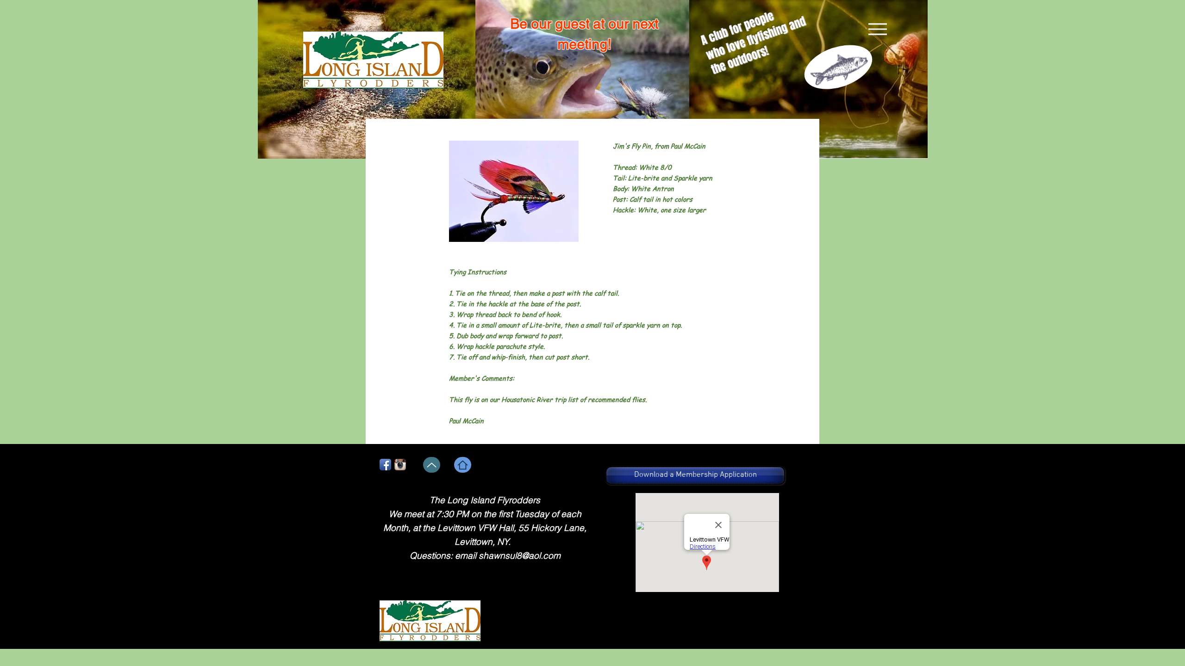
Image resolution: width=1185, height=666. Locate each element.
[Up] (431, 465)
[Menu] (877, 29)
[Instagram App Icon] (400, 464)
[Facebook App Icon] (385, 464)
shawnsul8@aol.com (520, 555)
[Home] (462, 465)
